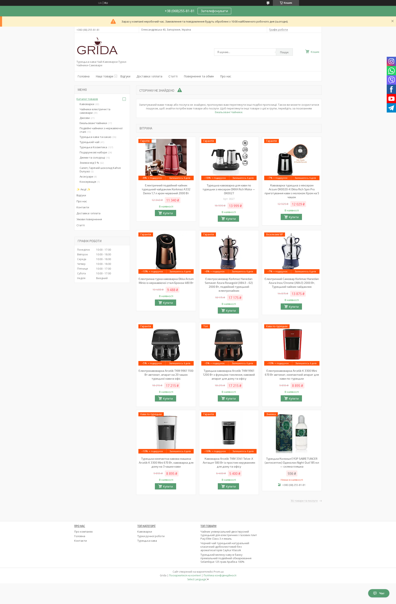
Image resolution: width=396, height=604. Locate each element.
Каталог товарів (87, 99)
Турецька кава (147, 540)
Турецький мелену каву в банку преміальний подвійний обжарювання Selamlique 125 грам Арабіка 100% (225, 558)
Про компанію (83, 531)
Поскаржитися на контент (185, 575)
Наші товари (104, 76)
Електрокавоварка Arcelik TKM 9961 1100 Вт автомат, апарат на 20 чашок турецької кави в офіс (166, 374)
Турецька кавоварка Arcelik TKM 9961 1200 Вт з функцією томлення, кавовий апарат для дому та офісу (229, 374)
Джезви (85, 118)
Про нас (225, 76)
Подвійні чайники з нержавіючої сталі (101, 130)
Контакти (83, 207)
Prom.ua (219, 571)
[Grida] (97, 47)
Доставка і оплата (149, 76)
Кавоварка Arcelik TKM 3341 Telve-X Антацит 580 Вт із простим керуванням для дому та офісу (229, 462)
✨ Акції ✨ (83, 189)
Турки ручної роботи (151, 536)
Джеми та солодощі (92, 157)
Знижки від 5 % (89, 163)
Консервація (88, 182)
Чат (381, 593)
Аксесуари (86, 176)
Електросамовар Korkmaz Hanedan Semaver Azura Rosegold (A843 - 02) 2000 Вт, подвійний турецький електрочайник (229, 284)
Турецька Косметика (93, 147)
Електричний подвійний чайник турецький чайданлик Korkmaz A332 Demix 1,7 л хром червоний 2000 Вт (166, 189)
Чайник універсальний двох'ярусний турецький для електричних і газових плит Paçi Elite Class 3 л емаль (228, 535)
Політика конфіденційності (220, 575)
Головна (84, 76)
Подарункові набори (93, 152)
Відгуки (125, 76)
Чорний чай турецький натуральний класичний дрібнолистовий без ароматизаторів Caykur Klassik (224, 546)
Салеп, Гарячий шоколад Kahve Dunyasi (100, 169)
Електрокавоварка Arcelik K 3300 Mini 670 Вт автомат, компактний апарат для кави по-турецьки (292, 374)
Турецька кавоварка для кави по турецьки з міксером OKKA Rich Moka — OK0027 (229, 189)
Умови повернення (89, 219)
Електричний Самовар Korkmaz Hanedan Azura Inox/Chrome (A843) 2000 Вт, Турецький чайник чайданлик (292, 282)
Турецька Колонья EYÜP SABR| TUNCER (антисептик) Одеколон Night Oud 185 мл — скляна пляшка (292, 462)
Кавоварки (87, 104)
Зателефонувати (214, 11)
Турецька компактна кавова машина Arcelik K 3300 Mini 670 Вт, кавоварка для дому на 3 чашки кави (166, 462)
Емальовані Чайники (228, 112)
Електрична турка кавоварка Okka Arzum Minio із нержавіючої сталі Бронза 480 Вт (166, 280)
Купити (168, 213)
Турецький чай (89, 142)
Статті (173, 76)
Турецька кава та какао (95, 137)
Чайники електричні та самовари (95, 111)
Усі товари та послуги (304, 500)
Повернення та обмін (199, 76)
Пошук (284, 52)
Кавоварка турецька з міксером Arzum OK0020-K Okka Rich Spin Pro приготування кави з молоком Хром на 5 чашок (292, 191)
